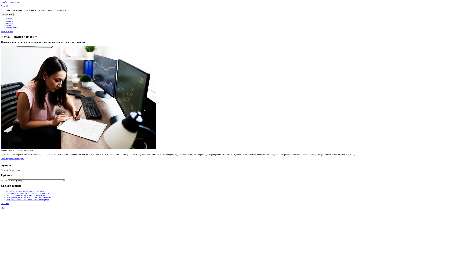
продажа (9, 21)
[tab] (7, 14)
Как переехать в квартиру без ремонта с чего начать (27, 193)
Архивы (4, 170)
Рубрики (4, 180)
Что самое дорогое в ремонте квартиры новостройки (27, 200)
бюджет (9, 25)
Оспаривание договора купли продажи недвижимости (28, 197)
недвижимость (12, 27)
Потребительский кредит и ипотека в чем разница (26, 195)
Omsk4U (4, 6)
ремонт (9, 19)
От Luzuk (5, 204)
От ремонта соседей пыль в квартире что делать (25, 191)
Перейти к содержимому (11, 2)
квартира (9, 23)
